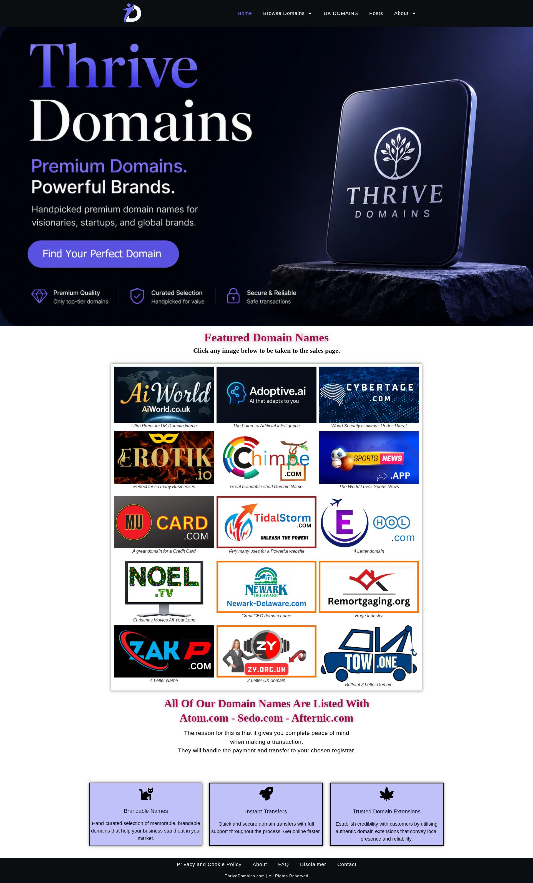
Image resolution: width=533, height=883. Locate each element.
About (401, 13)
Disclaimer (313, 864)
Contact (346, 864)
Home (245, 13)
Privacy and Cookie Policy (209, 864)
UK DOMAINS (341, 13)
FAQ (283, 864)
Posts (376, 13)
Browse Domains (284, 13)
